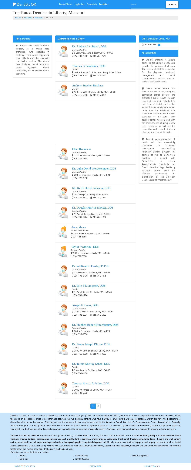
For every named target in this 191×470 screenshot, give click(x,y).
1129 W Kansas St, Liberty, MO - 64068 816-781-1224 (92, 290)
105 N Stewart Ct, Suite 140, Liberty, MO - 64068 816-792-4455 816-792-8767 (96, 70)
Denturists (23, 459)
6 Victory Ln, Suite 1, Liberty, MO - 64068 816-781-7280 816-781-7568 (92, 51)
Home (18, 18)
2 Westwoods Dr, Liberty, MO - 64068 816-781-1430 (91, 368)
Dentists (28, 18)
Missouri (39, 18)
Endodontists (151, 45)
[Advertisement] (95, 27)
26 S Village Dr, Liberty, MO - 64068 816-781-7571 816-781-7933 (91, 192)
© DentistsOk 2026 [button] (25, 466)
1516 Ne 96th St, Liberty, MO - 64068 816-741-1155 (91, 153)
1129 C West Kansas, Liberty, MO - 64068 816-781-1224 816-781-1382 (93, 310)
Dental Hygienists (140, 456)
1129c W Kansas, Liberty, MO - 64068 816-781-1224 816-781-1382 (92, 212)
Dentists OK (26, 4)
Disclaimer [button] (95, 466)
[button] (104, 4)
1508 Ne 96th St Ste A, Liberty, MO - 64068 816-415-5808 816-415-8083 (93, 90)
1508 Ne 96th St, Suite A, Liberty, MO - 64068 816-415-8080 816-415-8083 (95, 349)
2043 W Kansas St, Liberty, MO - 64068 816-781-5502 (92, 388)
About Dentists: (23, 39)
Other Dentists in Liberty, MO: (156, 39)
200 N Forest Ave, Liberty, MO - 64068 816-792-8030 (94, 173)
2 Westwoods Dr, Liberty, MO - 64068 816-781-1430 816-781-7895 (91, 271)
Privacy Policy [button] (152, 466)
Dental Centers (82, 459)
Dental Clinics (81, 456)
